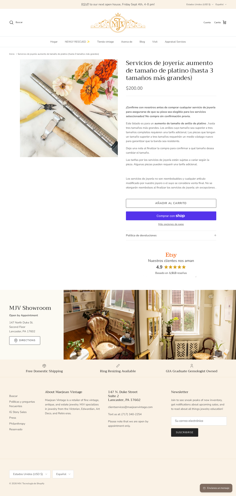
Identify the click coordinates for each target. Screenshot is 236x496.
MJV (19, 483)
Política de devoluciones (141, 235)
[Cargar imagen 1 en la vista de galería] (69, 108)
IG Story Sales (18, 412)
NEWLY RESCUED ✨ (77, 41)
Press (12, 418)
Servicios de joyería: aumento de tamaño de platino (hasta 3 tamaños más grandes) (58, 53)
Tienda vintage (105, 41)
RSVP (85, 4)
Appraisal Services (175, 41)
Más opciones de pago (171, 224)
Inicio (12, 53)
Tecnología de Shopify (33, 483)
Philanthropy (17, 423)
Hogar (54, 41)
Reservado (15, 429)
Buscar (13, 396)
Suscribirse (184, 432)
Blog (142, 41)
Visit (154, 41)
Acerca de (126, 41)
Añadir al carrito (171, 203)
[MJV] (118, 23)
